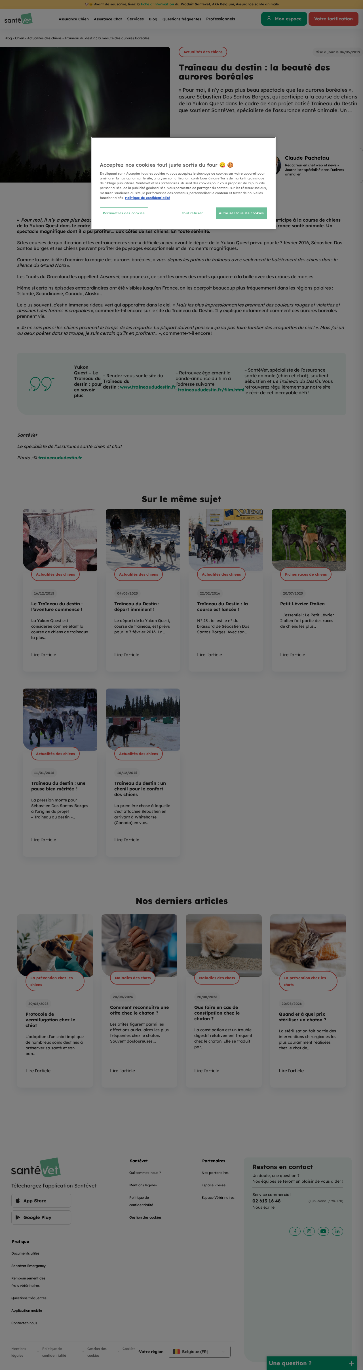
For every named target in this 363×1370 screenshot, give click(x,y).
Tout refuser (192, 213)
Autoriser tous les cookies (241, 213)
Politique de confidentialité (147, 198)
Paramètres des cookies (124, 213)
